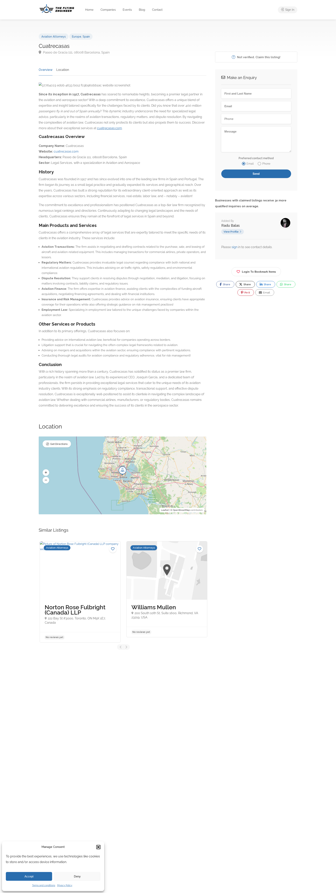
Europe (76, 36)
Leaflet (165, 510)
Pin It (247, 292)
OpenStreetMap (181, 510)
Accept (28, 876)
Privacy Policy (64, 885)
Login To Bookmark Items (259, 271)
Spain (86, 36)
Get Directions (58, 444)
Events (127, 9)
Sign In (289, 9)
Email (266, 292)
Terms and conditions (43, 885)
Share (226, 284)
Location (62, 70)
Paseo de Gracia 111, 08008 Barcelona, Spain (76, 52)
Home (89, 9)
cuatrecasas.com (66, 151)
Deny (77, 876)
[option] (80, 591)
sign (235, 247)
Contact (157, 9)
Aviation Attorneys (53, 36)
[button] (98, 847)
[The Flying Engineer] (57, 8)
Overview (45, 70)
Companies (108, 9)
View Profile (231, 231)
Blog (142, 9)
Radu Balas (230, 225)
